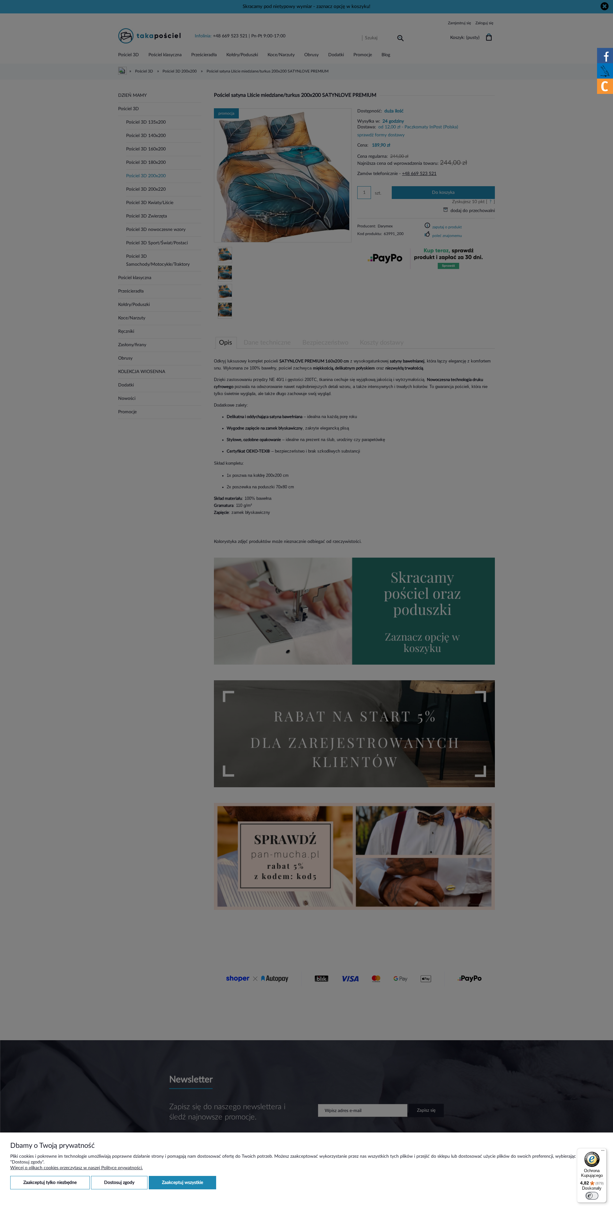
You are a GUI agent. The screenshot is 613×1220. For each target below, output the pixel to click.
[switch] (592, 1196)
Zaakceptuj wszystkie (182, 1182)
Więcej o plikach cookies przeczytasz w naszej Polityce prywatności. (76, 1168)
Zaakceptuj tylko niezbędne (50, 1182)
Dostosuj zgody (119, 1182)
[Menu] (603, 1152)
